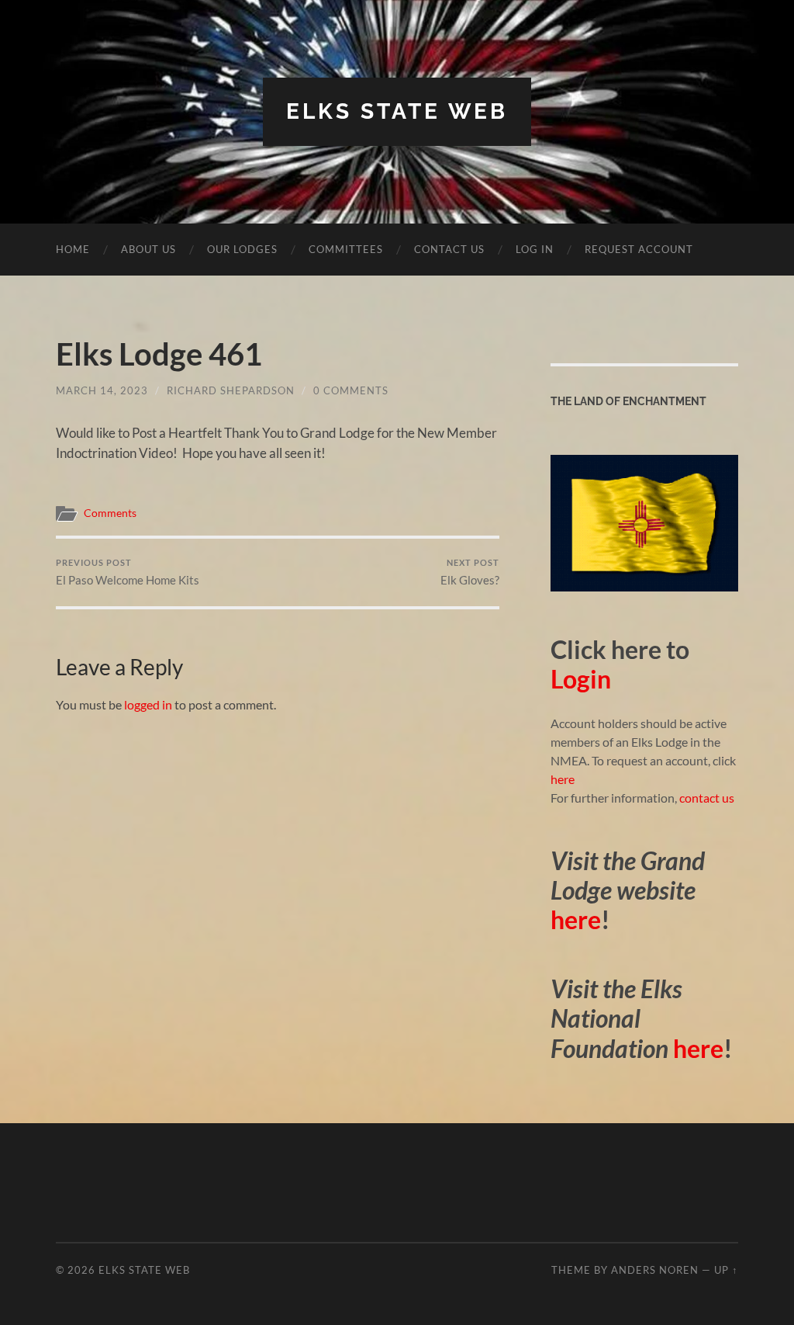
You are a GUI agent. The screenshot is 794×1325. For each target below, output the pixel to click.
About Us (148, 249)
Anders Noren (655, 1270)
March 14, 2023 (102, 390)
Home (73, 249)
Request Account (639, 249)
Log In (535, 249)
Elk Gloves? (469, 572)
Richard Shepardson (231, 390)
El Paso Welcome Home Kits (127, 572)
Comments (110, 513)
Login (581, 679)
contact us (706, 797)
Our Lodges (242, 249)
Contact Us (449, 249)
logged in (148, 704)
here (563, 779)
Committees (346, 249)
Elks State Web (397, 111)
